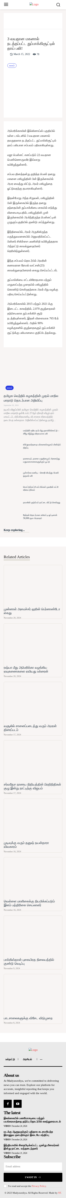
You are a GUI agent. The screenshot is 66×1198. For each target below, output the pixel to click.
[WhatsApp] (45, 22)
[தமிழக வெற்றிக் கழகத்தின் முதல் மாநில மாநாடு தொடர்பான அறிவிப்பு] (33, 371)
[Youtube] (18, 1104)
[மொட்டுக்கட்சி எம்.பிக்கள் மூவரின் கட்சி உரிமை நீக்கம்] (12, 488)
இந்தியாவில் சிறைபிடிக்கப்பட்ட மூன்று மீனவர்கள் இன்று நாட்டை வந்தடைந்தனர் (31, 1147)
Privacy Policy (39, 1186)
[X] (28, 22)
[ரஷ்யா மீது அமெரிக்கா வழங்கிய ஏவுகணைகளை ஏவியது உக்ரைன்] (33, 644)
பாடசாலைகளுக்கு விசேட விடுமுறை (28, 1018)
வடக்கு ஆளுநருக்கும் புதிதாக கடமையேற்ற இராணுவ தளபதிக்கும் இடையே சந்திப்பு (28, 1133)
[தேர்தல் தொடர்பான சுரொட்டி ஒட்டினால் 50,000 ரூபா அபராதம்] (12, 517)
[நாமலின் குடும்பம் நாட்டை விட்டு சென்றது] (12, 502)
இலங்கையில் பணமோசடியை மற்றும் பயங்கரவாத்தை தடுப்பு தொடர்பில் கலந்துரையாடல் (32, 1120)
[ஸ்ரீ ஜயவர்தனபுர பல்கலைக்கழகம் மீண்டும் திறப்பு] (12, 446)
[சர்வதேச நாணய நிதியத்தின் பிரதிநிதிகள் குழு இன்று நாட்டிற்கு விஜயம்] (33, 760)
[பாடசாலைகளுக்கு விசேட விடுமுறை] (33, 994)
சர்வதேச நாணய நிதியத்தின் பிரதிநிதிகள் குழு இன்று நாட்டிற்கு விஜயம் (32, 786)
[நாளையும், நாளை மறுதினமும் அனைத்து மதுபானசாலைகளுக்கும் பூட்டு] (12, 460)
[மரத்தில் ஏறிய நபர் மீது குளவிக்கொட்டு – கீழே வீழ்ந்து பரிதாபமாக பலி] (12, 432)
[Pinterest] (37, 22)
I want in (31, 1177)
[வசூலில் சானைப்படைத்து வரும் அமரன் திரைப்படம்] (33, 702)
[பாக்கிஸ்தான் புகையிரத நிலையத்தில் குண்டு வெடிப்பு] (33, 936)
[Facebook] (20, 22)
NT (59, 1192)
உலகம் (12, 65)
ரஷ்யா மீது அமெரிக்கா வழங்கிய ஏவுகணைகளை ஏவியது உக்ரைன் (26, 669)
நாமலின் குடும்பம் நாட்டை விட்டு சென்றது (41, 502)
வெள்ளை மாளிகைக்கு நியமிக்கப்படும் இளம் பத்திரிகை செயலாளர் (29, 903)
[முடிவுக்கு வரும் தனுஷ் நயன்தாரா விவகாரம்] (33, 819)
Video (7, 1126)
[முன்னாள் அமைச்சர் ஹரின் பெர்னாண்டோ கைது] (33, 585)
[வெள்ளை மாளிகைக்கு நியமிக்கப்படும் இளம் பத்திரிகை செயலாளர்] (33, 877)
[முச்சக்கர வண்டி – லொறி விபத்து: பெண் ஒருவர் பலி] (12, 474)
